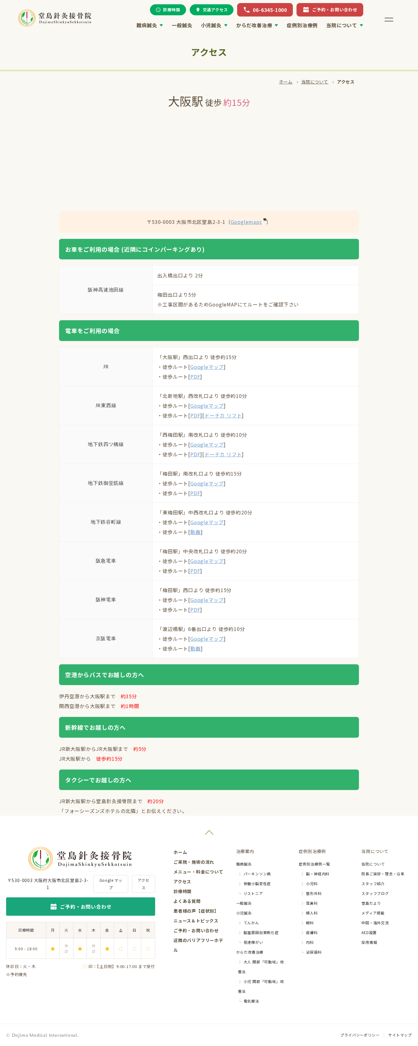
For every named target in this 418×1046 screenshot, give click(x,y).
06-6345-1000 (270, 9)
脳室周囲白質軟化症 (261, 932)
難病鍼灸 (146, 25)
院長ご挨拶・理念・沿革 (383, 873)
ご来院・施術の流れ (194, 862)
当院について (341, 25)
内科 (310, 942)
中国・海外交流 (375, 922)
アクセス (143, 883)
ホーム (286, 82)
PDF (195, 376)
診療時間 (171, 10)
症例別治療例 (302, 25)
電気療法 (251, 1000)
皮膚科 (312, 932)
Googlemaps (246, 221)
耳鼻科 (312, 903)
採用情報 (369, 942)
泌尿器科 (314, 952)
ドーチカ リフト (223, 415)
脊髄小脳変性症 (257, 883)
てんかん (251, 922)
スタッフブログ (375, 893)
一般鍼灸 (182, 25)
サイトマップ (400, 1034)
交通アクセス (215, 10)
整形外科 (314, 893)
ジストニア (253, 893)
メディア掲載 (373, 912)
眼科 (310, 922)
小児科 (312, 883)
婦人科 (312, 912)
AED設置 (369, 932)
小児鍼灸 (211, 25)
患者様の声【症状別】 (196, 911)
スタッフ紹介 (373, 883)
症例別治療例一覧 (314, 863)
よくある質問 (187, 901)
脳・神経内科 (318, 873)
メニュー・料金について (198, 872)
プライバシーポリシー (359, 1034)
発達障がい (253, 942)
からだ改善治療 (254, 25)
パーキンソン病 (257, 873)
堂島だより (371, 903)
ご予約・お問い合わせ (334, 9)
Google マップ (110, 883)
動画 (195, 532)
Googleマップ (207, 366)
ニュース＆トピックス (196, 921)
